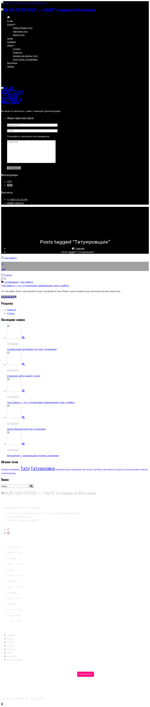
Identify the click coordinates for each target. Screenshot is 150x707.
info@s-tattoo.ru (15, 202)
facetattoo (5, 469)
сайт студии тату (109, 469)
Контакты (12, 62)
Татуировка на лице (63, 469)
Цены (10, 38)
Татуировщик (11, 281)
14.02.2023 (12, 370)
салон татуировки (132, 469)
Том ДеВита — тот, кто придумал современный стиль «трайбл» (35, 285)
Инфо (10, 45)
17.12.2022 (12, 396)
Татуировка (42, 468)
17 (2, 263)
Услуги (10, 24)
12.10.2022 (12, 423)
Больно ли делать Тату (25, 55)
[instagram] (8, 529)
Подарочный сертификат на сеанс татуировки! (32, 349)
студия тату (143, 469)
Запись (10, 66)
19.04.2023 (12, 343)
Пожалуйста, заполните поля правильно (28, 136)
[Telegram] (8, 532)
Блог (9, 652)
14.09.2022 (12, 449)
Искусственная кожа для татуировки (26, 428)
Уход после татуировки (25, 59)
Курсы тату (19, 34)
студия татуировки (8, 473)
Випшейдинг (15, 469)
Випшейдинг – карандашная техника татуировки (33, 455)
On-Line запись (15, 659)
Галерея (11, 41)
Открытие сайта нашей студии (23, 375)
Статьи (16, 48)
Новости (17, 52)
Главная (79, 248)
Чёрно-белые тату (23, 27)
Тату (25, 468)
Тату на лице (87, 469)
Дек (3, 269)
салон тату (120, 469)
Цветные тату (20, 31)
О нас (10, 20)
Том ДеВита (26, 281)
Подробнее (7, 296)
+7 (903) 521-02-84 (17, 199)
